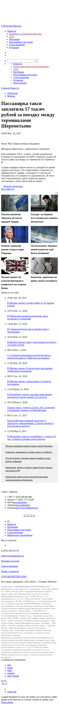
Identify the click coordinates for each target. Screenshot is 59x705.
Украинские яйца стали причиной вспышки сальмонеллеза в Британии (26, 478)
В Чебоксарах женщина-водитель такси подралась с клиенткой (27, 317)
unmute (10, 673)
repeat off (11, 691)
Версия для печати (13, 186)
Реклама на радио (10, 561)
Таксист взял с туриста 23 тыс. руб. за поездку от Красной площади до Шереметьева (31, 409)
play (9, 665)
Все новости (7, 189)
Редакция (14, 47)
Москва (11, 96)
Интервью (14, 39)
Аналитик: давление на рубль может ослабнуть (28, 452)
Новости (11, 31)
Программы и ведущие (21, 42)
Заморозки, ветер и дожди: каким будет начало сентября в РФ (28, 469)
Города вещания (9, 566)
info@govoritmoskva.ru (26, 508)
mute (9, 670)
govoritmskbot (20, 502)
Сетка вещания (17, 44)
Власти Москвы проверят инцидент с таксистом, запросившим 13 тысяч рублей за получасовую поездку (30, 423)
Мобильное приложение (20, 535)
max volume (13, 676)
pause (10, 667)
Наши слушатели (10, 571)
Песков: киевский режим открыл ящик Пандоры (28, 446)
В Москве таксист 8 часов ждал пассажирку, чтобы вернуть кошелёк (30, 369)
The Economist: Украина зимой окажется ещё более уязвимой (27, 460)
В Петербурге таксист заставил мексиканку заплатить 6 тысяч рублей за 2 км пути (29, 395)
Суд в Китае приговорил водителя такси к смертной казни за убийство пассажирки (29, 356)
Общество (12, 93)
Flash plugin (7, 702)
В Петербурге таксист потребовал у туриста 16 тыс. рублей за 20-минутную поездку (31, 437)
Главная (5, 88)
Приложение (20, 83)
